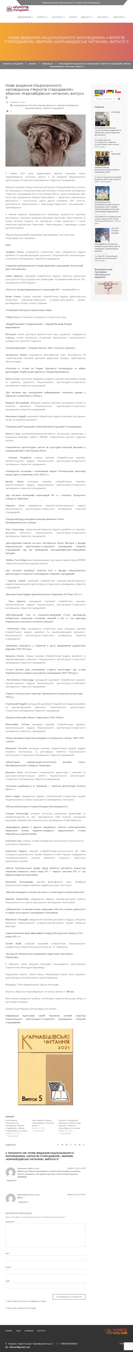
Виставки (102, 17)
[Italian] (114, 91)
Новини (73, 17)
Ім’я (7, 1253)
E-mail (8, 1267)
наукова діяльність (47, 105)
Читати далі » (100, 147)
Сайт (7, 1281)
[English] (101, 91)
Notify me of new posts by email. (22, 1308)
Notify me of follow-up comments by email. (27, 1301)
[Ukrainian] (101, 94)
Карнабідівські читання (25, 105)
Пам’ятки (42, 17)
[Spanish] (97, 94)
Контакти (41, 1331)
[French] (106, 91)
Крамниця (29, 1331)
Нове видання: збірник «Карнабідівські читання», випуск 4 (43, 1123)
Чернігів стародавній (53, 108)
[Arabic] (97, 91)
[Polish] (119, 91)
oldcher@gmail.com (19, 1347)
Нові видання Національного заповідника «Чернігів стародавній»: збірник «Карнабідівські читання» (16, 1125)
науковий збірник (33, 108)
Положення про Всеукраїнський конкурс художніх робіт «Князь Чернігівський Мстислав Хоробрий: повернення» (107, 207)
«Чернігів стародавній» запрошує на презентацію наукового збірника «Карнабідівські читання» (69, 1124)
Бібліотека (118, 17)
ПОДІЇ (18, 1331)
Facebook (124, 1344)
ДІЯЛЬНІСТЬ (86, 17)
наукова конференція (68, 105)
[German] (110, 91)
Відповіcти (11, 1180)
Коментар (9, 1222)
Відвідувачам (24, 17)
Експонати (58, 17)
